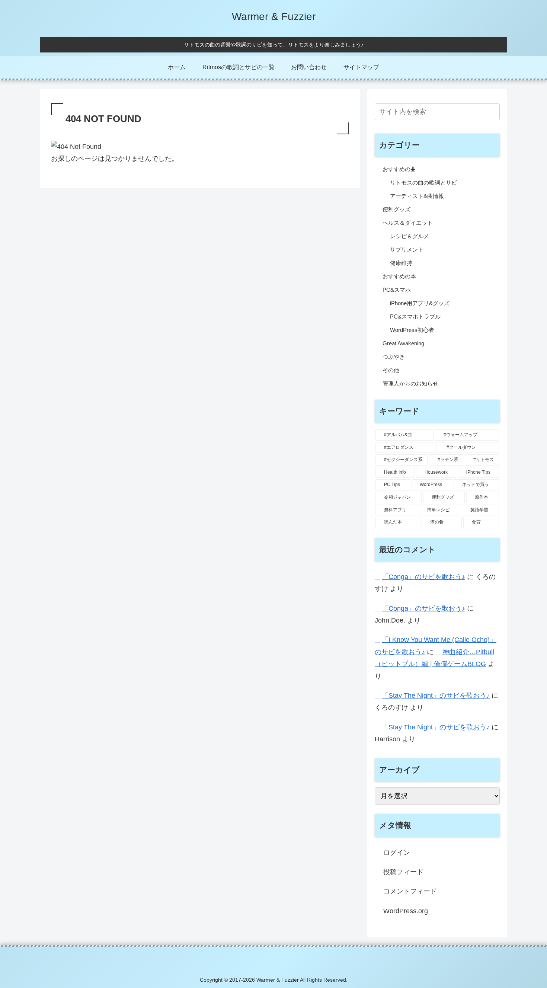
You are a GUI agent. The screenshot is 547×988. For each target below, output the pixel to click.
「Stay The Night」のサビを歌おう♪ (436, 695)
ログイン (396, 852)
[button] (493, 111)
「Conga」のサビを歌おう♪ (423, 577)
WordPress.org (405, 911)
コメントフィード (410, 891)
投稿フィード (403, 872)
